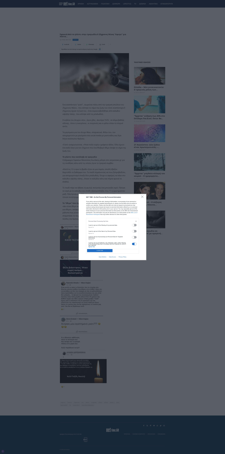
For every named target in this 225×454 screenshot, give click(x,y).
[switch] (134, 225)
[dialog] (112, 227)
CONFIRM (100, 250)
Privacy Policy (122, 257)
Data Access (112, 257)
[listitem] (112, 221)
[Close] (143, 197)
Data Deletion (102, 257)
